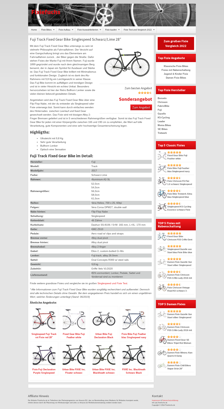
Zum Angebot (141, 107)
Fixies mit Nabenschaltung (176, 70)
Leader (161, 121)
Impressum (156, 400)
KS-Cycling (164, 117)
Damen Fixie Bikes (176, 77)
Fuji (160, 110)
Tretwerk (162, 133)
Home (34, 30)
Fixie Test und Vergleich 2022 (137, 31)
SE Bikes (162, 129)
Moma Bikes (164, 125)
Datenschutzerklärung (170, 400)
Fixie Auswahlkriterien (86, 31)
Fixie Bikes (45, 31)
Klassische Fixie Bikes (176, 66)
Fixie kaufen (110, 31)
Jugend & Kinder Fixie (176, 74)
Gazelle (162, 113)
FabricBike (163, 106)
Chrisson (162, 102)
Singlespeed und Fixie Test (112, 283)
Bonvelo (162, 98)
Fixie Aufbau (63, 31)
